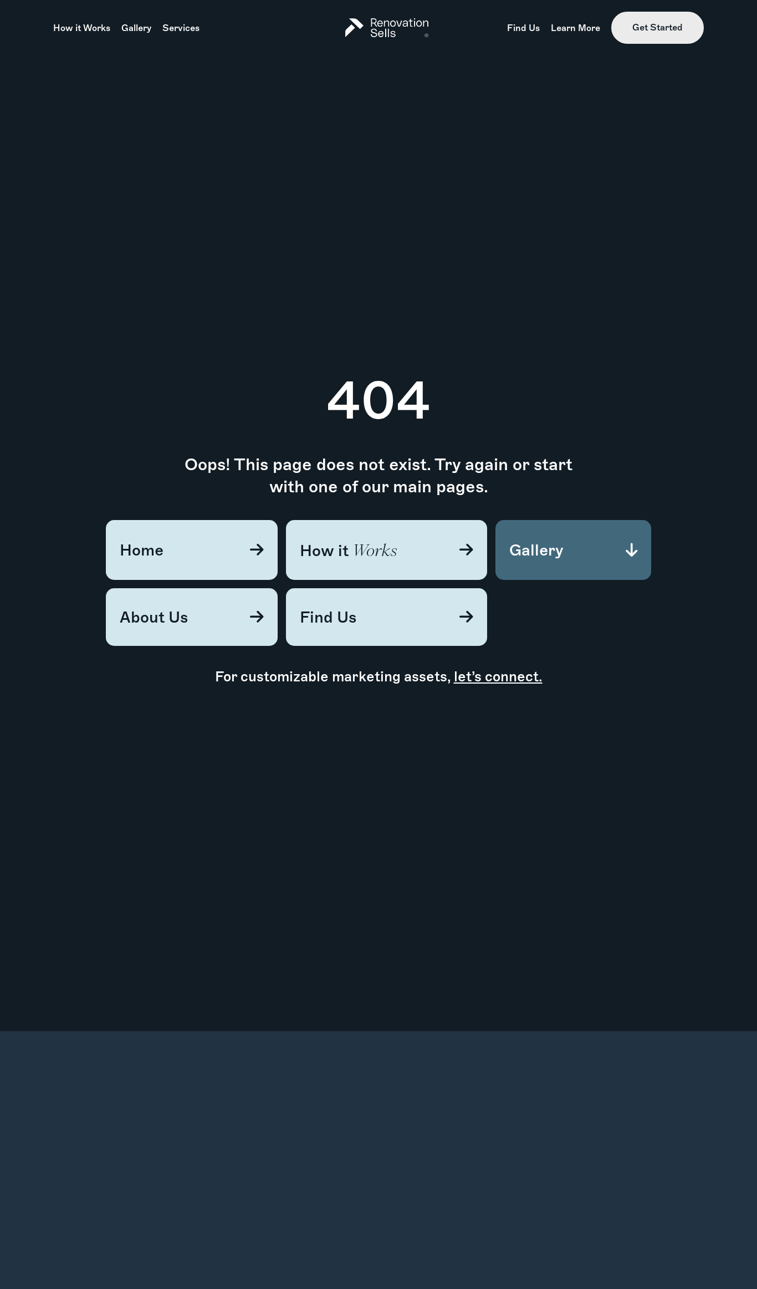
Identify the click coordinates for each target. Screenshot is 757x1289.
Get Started (657, 27)
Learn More (575, 28)
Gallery (136, 28)
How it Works (81, 28)
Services (181, 28)
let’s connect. (498, 676)
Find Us (523, 28)
